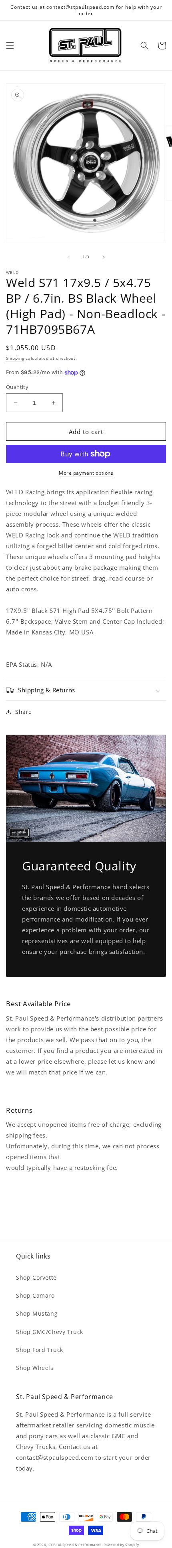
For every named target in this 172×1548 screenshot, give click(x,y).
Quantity (17, 386)
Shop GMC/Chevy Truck (49, 1332)
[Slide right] (103, 257)
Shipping (15, 358)
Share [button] (23, 712)
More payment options (86, 473)
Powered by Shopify (121, 1544)
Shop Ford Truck (39, 1350)
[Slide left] (68, 257)
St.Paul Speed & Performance (75, 1544)
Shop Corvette (36, 1277)
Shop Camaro (35, 1295)
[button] (10, 45)
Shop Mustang (37, 1313)
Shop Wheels (35, 1368)
